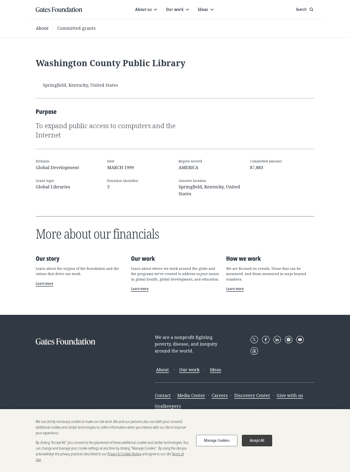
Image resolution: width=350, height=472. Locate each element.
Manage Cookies (217, 440)
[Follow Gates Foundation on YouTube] (300, 339)
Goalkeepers (168, 406)
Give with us (290, 395)
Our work (189, 369)
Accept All (257, 440)
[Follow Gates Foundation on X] (254, 339)
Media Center (191, 395)
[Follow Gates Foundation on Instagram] (288, 339)
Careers (220, 395)
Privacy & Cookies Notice (124, 454)
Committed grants (76, 28)
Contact (163, 395)
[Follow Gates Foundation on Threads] (254, 351)
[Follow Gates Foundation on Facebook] (265, 339)
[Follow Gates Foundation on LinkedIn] (277, 339)
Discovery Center (252, 395)
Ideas (215, 369)
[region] (175, 440)
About (42, 28)
